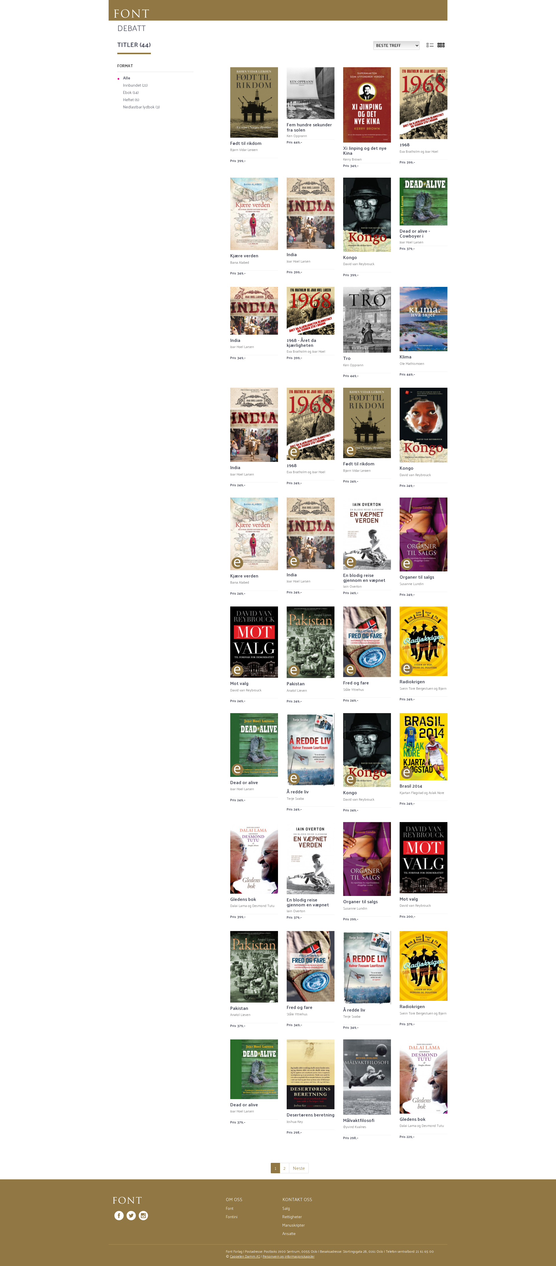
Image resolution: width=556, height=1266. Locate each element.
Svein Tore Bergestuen (416, 688)
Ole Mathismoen (412, 363)
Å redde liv (298, 791)
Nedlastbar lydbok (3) (141, 107)
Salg (286, 1208)
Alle (126, 78)
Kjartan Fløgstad (411, 792)
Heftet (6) (131, 100)
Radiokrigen (412, 681)
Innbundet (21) (135, 85)
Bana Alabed (239, 262)
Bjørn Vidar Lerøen (244, 149)
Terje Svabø (295, 798)
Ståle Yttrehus (353, 689)
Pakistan (296, 683)
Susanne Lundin (412, 583)
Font (229, 1208)
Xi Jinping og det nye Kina (365, 150)
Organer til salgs (417, 577)
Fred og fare (356, 682)
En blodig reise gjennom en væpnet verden (364, 580)
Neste (299, 1168)
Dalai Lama (238, 905)
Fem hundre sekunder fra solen (309, 127)
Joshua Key (295, 1121)
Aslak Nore (436, 792)
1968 (405, 144)
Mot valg (239, 683)
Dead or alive (244, 782)
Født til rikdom (245, 143)
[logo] (127, 1200)
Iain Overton (352, 586)
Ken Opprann (297, 135)
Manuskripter (293, 1225)
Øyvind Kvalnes (354, 1126)
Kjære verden (244, 255)
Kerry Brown (352, 159)
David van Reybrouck (358, 264)
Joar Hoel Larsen (298, 261)
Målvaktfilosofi (358, 1120)
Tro (347, 358)
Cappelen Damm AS (245, 1256)
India (292, 254)
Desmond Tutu (263, 905)
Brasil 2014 (411, 786)
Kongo (350, 257)
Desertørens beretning (310, 1114)
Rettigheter (292, 1216)
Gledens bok (243, 899)
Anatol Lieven (297, 690)
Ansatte (289, 1233)
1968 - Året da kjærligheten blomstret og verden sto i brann (308, 348)
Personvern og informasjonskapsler (288, 1256)
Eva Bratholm (410, 151)
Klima (405, 356)
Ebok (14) (131, 93)
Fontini (231, 1216)
